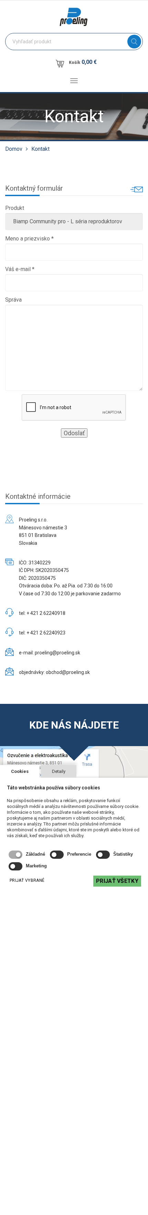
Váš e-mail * (19, 269)
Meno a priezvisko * (29, 238)
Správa (13, 299)
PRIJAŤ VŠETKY (117, 881)
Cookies (20, 771)
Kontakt (40, 149)
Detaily (58, 771)
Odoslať (74, 433)
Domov (13, 149)
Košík (83, 62)
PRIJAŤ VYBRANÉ (27, 880)
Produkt (14, 208)
